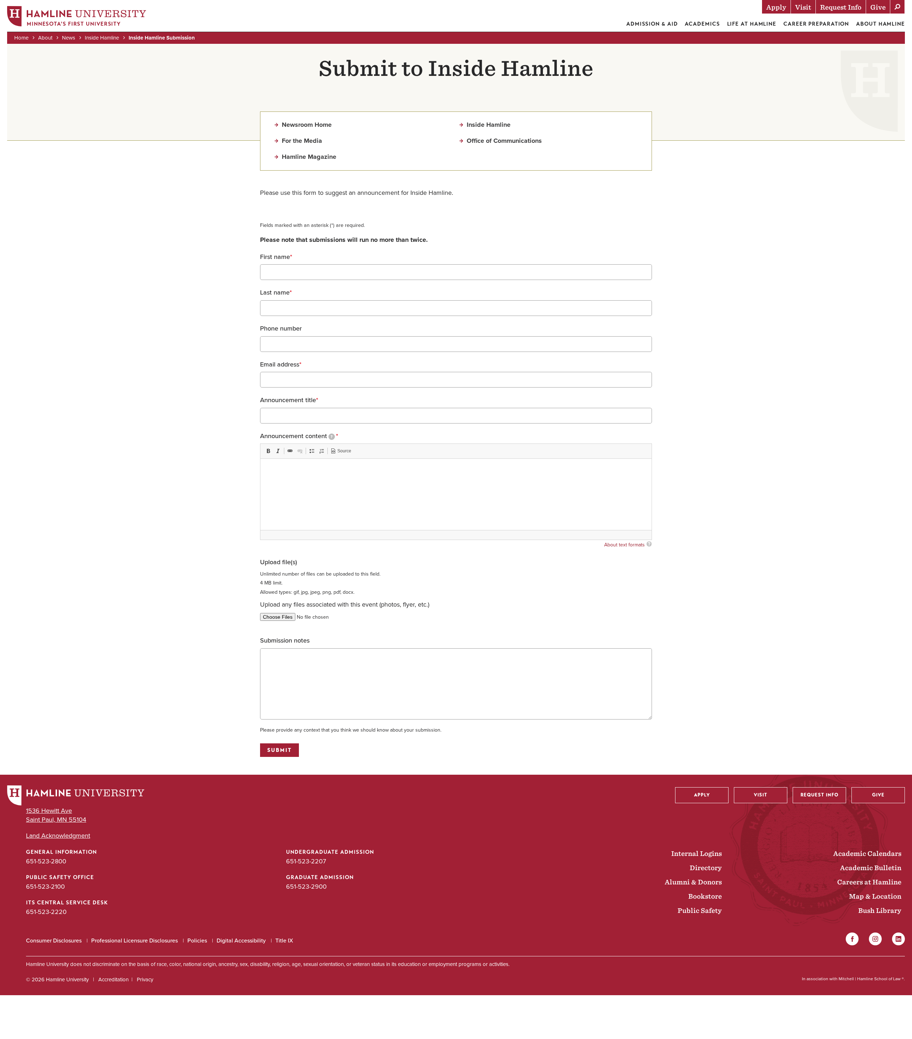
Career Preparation (816, 24)
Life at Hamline (752, 24)
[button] (268, 451)
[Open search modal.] (897, 7)
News (68, 38)
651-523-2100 (45, 886)
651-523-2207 (306, 861)
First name (275, 257)
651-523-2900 (306, 886)
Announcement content (296, 436)
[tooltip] (331, 436)
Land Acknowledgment (58, 835)
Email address (279, 365)
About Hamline (880, 24)
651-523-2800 (46, 861)
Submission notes (285, 641)
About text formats (624, 545)
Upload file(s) (278, 562)
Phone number (281, 329)
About (45, 38)
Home (21, 38)
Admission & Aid (652, 24)
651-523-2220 (46, 911)
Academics (702, 24)
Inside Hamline (102, 38)
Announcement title (288, 400)
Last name (275, 293)
